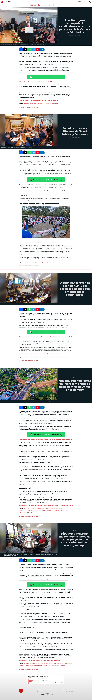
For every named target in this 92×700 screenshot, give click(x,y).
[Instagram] (69, 691)
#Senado (26, 262)
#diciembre (54, 510)
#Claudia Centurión (32, 508)
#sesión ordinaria (61, 665)
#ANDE (62, 663)
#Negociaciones (55, 103)
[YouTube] (72, 691)
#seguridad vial (29, 512)
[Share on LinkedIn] (42, 49)
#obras (31, 510)
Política (74, 17)
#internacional (22, 512)
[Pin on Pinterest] (38, 49)
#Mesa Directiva (33, 103)
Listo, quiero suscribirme (58, 682)
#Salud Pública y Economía (34, 262)
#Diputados (40, 103)
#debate (51, 508)
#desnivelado (43, 510)
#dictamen (32, 357)
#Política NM (26, 103)
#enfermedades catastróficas (60, 357)
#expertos (66, 510)
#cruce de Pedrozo (58, 508)
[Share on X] (25, 49)
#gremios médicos (51, 262)
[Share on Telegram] (34, 49)
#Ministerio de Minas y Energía (36, 665)
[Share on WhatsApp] (29, 49)
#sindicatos (21, 665)
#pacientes (51, 357)
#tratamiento (53, 665)
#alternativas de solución (24, 510)
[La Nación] (6, 2)
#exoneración (38, 357)
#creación (27, 665)
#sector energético (56, 663)
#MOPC (25, 508)
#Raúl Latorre (40, 663)
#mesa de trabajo (47, 663)
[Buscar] (90, 2)
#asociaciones (68, 663)
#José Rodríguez (47, 103)
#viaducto (49, 510)
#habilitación (37, 510)
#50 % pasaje (45, 357)
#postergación (47, 665)
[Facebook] (64, 691)
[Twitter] (67, 691)
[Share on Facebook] (21, 49)
